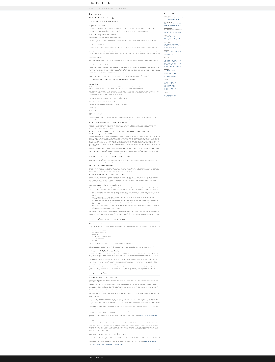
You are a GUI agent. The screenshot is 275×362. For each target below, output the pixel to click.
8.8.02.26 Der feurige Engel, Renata (173, 45)
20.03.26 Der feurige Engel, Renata (172, 51)
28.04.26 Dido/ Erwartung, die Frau (172, 66)
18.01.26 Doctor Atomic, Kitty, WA (172, 38)
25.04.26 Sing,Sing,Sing (170, 64)
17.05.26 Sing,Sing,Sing (169, 70)
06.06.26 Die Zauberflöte (170, 82)
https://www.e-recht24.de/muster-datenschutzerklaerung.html (108, 344)
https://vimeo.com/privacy (150, 341)
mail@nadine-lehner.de (94, 359)
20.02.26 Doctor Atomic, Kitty (171, 47)
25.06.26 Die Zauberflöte (170, 88)
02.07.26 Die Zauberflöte (170, 95)
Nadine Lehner (101, 3)
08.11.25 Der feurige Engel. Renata (172, 23)
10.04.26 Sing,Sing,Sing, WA (171, 61)
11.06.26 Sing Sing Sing (170, 83)
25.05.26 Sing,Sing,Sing (170, 73)
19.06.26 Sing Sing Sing (170, 86)
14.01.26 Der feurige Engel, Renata (172, 36)
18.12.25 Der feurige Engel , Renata (172, 32)
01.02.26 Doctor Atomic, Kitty (171, 44)
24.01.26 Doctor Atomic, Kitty (171, 39)
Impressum (102, 359)
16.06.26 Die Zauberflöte (170, 85)
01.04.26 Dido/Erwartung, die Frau (172, 60)
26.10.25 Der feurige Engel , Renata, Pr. (173, 17)
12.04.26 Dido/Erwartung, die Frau (172, 63)
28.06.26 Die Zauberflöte (170, 89)
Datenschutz (108, 359)
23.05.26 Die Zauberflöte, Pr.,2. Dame (173, 72)
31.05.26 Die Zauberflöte (170, 76)
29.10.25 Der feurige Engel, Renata (172, 19)
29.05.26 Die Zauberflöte (170, 75)
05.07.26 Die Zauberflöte (170, 96)
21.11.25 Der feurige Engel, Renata (172, 25)
